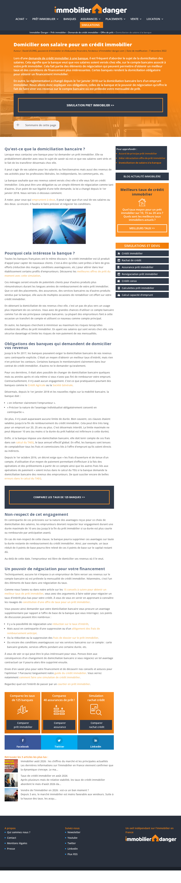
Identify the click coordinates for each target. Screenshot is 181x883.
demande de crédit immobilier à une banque (58, 58)
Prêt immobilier (43, 19)
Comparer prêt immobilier (23, 725)
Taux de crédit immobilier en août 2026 (44, 775)
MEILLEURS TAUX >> (142, 228)
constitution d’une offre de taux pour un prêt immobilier (56, 602)
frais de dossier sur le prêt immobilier (75, 637)
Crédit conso (129, 281)
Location (153, 19)
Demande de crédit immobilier (83, 32)
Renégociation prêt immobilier (140, 274)
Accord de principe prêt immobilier (138, 153)
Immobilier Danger (39, 32)
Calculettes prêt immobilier (138, 288)
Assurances (89, 19)
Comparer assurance (60, 725)
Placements (114, 19)
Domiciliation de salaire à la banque (140, 162)
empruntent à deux (43, 199)
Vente (134, 19)
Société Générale (63, 385)
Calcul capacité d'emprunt (137, 295)
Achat (20, 19)
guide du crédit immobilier (70, 673)
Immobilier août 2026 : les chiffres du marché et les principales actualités (64, 761)
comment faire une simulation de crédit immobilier (49, 677)
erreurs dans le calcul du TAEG (23, 478)
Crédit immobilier (132, 253)
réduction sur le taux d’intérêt (70, 624)
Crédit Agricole (36, 385)
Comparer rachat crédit (96, 725)
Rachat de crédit (131, 260)
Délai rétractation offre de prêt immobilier (142, 158)
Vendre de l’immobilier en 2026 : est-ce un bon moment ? (55, 790)
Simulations (91, 25)
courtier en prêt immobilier (74, 684)
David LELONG (29, 50)
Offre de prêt (107, 32)
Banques (69, 19)
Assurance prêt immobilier (137, 267)
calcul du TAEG (25, 442)
